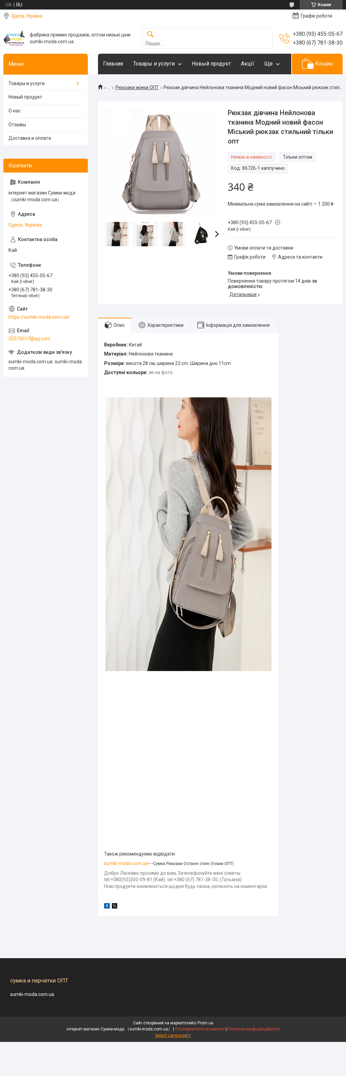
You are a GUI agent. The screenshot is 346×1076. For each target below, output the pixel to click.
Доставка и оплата (29, 138)
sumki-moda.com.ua (126, 863)
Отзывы (17, 124)
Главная (113, 63)
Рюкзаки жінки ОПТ (137, 87)
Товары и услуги (154, 63)
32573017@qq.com (29, 338)
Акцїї (247, 63)
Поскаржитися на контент (200, 1029)
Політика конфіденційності (253, 1029)
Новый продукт (211, 63)
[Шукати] (150, 34)
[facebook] (107, 907)
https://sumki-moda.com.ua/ (39, 317)
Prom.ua (205, 1023)
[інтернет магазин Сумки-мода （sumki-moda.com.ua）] (14, 38)
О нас (14, 110)
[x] (114, 907)
